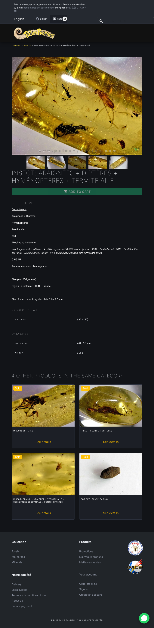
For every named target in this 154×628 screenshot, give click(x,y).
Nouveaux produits (91, 556)
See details (43, 442)
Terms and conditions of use (29, 595)
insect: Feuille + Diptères (96, 431)
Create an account (90, 594)
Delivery (17, 584)
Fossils (16, 551)
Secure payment (22, 606)
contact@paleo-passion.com (38, 7)
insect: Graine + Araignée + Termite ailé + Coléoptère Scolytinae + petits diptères (38, 500)
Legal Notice (19, 589)
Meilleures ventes (90, 562)
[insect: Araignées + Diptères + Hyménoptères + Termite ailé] (77, 106)
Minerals (17, 562)
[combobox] (125, 21)
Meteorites (18, 556)
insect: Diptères (23, 431)
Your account (88, 574)
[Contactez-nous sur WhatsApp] (144, 618)
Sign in (83, 589)
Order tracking (88, 583)
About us (17, 600)
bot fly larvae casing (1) (96, 499)
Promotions (86, 551)
